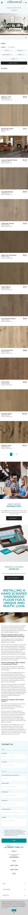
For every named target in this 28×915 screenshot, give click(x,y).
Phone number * (5, 783)
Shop (4, 883)
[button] (21, 2)
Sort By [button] (22, 68)
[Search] (26, 37)
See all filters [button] (13, 63)
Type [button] (6, 50)
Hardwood (16, 15)
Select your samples (12, 577)
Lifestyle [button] (20, 50)
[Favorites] (23, 2)
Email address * (5, 791)
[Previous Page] (8, 454)
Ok (14, 910)
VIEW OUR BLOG (13, 518)
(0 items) (25, 2)
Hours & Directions (14, 857)
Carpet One (3, 15)
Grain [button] (13, 58)
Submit (14, 840)
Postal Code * (5, 800)
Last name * (4, 761)
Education (6, 895)
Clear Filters (11, 47)
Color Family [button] (6, 54)
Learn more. (5, 908)
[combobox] (13, 37)
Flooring (10, 15)
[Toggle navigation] (2, 2)
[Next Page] (19, 454)
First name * (4, 753)
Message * (4, 817)
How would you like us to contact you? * (11, 775)
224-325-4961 (14, 10)
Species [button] (20, 54)
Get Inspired (6, 889)
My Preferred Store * (6, 809)
